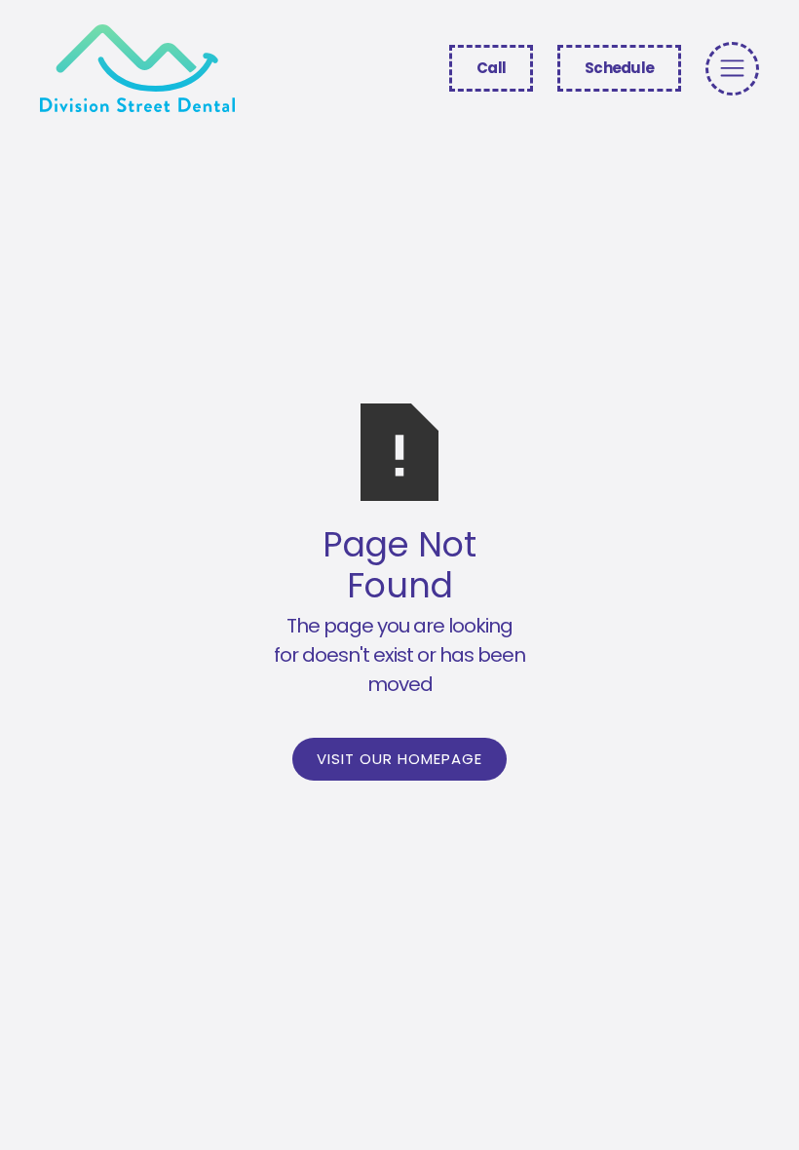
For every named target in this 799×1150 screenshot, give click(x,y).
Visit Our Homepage (399, 758)
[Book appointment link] (732, 69)
